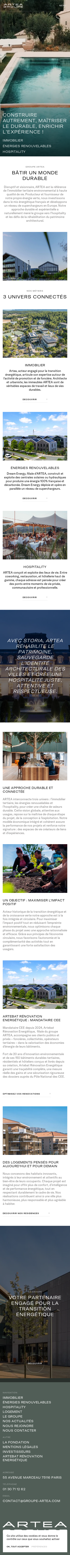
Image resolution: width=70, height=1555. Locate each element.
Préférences (39, 1547)
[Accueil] (13, 6)
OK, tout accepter (18, 1547)
